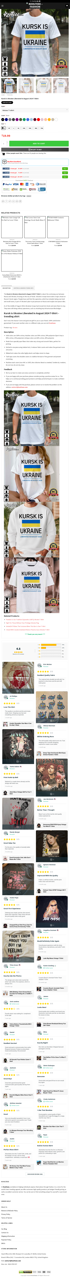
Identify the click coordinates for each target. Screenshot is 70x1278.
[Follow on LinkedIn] (39, 1)
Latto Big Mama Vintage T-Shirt (53, 958)
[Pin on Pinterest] (16, 201)
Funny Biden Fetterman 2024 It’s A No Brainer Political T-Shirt (12, 276)
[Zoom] (4, 74)
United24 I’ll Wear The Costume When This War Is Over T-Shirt (25, 626)
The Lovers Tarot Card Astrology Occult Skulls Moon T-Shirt (35, 242)
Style (3, 106)
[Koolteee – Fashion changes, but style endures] (35, 6)
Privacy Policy (5, 1214)
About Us (4, 1207)
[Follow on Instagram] (32, 1)
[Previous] (4, 43)
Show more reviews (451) (35, 1174)
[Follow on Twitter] (34, 1)
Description (6, 288)
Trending (10, 95)
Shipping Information (8, 1236)
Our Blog (4, 1229)
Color (3, 115)
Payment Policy (6, 1240)
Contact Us (4, 1233)
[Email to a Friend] (13, 201)
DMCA (3, 1243)
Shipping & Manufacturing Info (23, 288)
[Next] (65, 43)
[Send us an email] (36, 1)
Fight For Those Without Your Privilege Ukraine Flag (22, 623)
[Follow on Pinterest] (37, 1)
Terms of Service (6, 1218)
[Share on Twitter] (10, 201)
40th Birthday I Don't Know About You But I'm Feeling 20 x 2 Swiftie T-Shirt (21, 993)
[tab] (6, 288)
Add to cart (39, 143)
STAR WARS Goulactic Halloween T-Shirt (58, 242)
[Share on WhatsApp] (3, 201)
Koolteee (52, 323)
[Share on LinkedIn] (20, 201)
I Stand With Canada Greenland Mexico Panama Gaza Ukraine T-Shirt (28, 630)
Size (2, 124)
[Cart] (67, 5)
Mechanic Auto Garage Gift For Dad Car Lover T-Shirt (12, 242)
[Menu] (2, 6)
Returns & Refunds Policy (9, 1211)
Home (3, 95)
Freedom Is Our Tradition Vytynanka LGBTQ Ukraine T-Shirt (25, 620)
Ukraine (29, 196)
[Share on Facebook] (6, 201)
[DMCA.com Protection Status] (25, 1272)
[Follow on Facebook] (30, 1)
